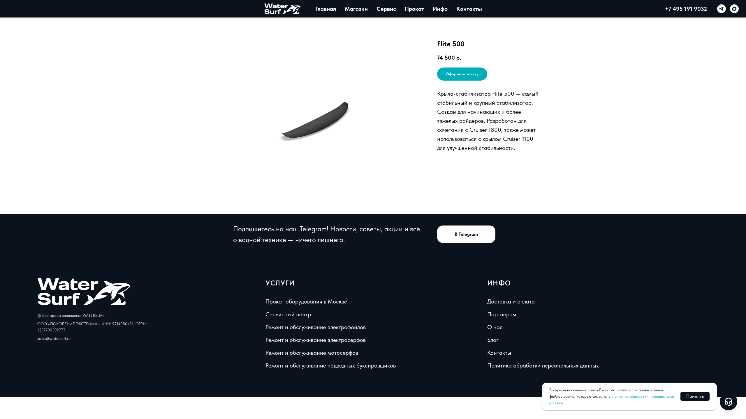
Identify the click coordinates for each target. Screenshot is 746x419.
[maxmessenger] (734, 8)
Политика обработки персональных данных (543, 365)
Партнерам (501, 314)
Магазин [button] (356, 8)
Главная (325, 8)
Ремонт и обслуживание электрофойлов (315, 327)
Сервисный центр (288, 314)
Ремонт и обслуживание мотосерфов (311, 352)
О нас (495, 327)
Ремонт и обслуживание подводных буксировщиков (330, 365)
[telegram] (721, 8)
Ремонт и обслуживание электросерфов (315, 339)
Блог (493, 339)
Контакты (469, 8)
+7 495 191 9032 (686, 8)
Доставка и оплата (511, 301)
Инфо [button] (440, 8)
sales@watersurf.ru (54, 338)
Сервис (386, 8)
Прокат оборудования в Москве (306, 301)
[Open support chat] (728, 401)
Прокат (414, 8)
